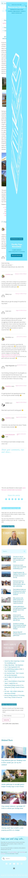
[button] (14, 868)
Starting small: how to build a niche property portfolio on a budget (12, 829)
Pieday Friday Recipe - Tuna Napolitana (13, 665)
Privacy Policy (22, 852)
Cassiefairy (7, 274)
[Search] (24, 551)
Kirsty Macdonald (10, 434)
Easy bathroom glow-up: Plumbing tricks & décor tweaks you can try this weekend (13, 762)
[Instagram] (21, 864)
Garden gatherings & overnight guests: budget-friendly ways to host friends (12, 785)
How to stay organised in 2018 (12, 667)
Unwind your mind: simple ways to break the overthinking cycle (19, 567)
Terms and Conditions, (12, 852)
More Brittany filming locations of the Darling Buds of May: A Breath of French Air (14, 687)
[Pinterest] (18, 864)
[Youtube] (14, 864)
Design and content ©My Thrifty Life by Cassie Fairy (14, 875)
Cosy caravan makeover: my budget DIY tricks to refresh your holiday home (13, 807)
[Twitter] (10, 864)
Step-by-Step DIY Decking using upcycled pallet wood (19, 634)
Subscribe (6, 720)
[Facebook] (6, 864)
